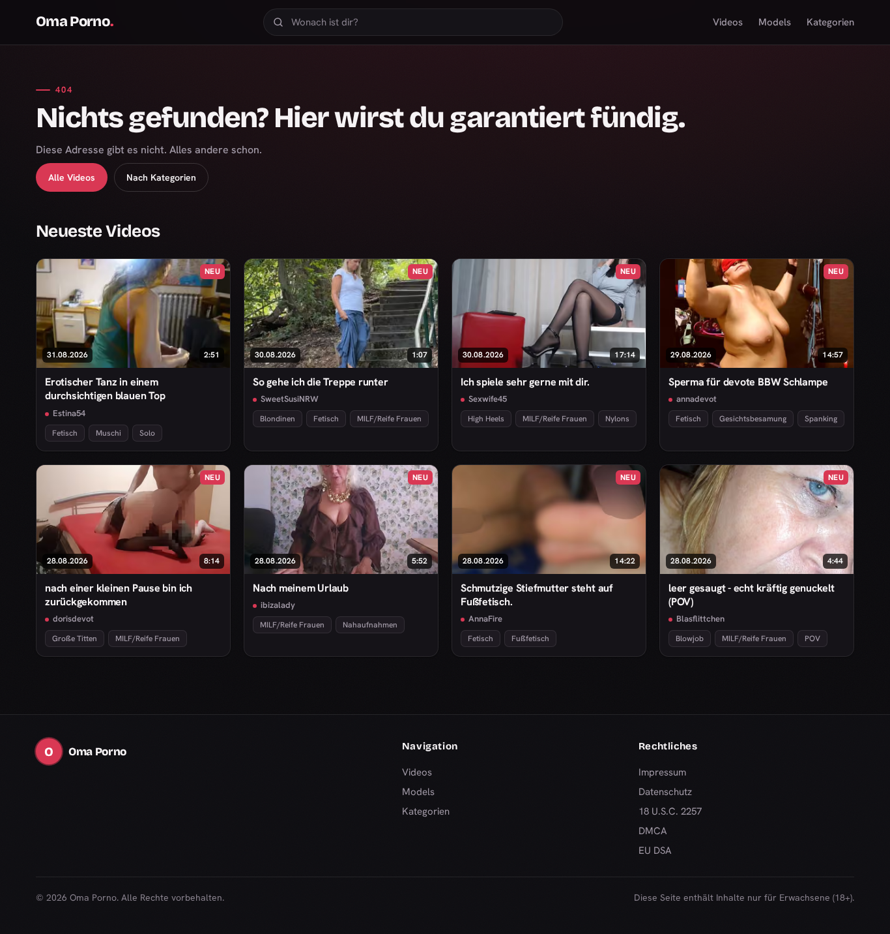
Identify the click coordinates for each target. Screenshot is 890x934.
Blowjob (690, 638)
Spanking (821, 419)
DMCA (653, 830)
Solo (147, 433)
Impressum (662, 772)
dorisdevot (73, 618)
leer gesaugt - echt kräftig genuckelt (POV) (751, 595)
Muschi (108, 433)
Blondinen (277, 419)
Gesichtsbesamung (752, 419)
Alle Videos (71, 177)
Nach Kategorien (161, 177)
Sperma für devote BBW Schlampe (747, 382)
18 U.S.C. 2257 (670, 811)
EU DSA (655, 850)
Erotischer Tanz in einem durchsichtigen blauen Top (105, 388)
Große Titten (74, 638)
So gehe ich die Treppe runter (320, 382)
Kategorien (830, 22)
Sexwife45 (487, 398)
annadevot (696, 398)
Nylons (617, 419)
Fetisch (65, 433)
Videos (728, 22)
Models (774, 22)
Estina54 (69, 413)
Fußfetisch (530, 638)
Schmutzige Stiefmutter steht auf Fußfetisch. (537, 595)
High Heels (486, 419)
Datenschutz (665, 791)
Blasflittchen (700, 618)
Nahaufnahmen (370, 625)
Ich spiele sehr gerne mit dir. (525, 382)
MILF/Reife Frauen (389, 419)
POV (812, 638)
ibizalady (278, 604)
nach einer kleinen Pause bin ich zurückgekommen (118, 595)
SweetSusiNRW (290, 398)
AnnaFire (485, 618)
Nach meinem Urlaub (301, 588)
